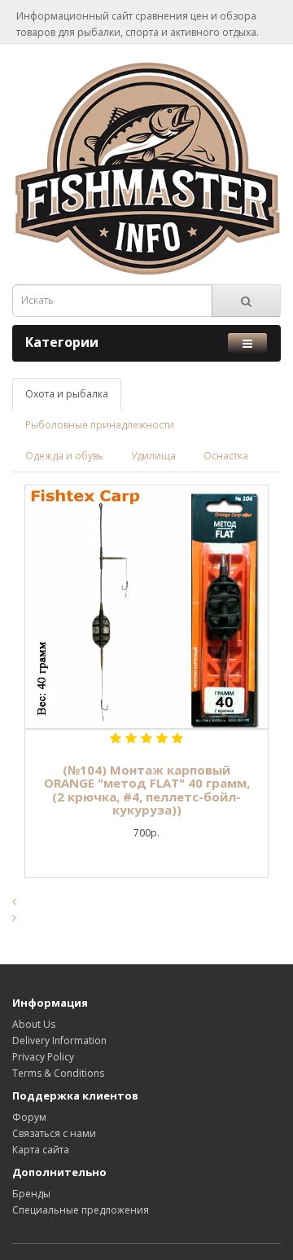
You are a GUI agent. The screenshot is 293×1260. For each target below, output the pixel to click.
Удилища (153, 456)
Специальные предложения (80, 1210)
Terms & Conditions (58, 1073)
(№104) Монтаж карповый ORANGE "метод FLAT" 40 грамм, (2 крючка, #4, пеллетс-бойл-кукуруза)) (147, 790)
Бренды (31, 1194)
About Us (33, 1024)
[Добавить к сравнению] (146, 730)
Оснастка (225, 456)
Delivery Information (59, 1040)
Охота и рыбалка (66, 394)
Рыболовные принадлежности (99, 425)
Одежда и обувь (64, 456)
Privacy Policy (43, 1057)
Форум (29, 1117)
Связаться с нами (54, 1133)
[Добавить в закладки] (65, 730)
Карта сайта (40, 1150)
